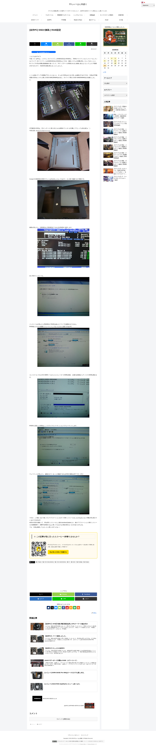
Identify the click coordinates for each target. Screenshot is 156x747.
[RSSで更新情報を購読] (78, 607)
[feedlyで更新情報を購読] (74, 607)
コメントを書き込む (63, 719)
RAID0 (73, 562)
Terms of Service (91, 744)
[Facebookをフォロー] (63, 607)
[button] (91, 44)
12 (115, 60)
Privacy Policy (83, 744)
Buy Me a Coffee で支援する (58, 552)
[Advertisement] (63, 36)
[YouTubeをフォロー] (67, 607)
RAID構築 (80, 562)
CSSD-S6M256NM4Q (61, 562)
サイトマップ (84, 735)
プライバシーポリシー (73, 735)
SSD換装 (87, 562)
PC (69, 562)
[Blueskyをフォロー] (56, 607)
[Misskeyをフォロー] (59, 607)
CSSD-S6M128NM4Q (49, 562)
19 (115, 63)
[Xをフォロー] (52, 607)
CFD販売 (39, 562)
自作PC (33, 562)
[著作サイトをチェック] (48, 607)
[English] (142, 2)
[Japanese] (144, 2)
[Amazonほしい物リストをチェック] (70, 607)
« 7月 (104, 72)
